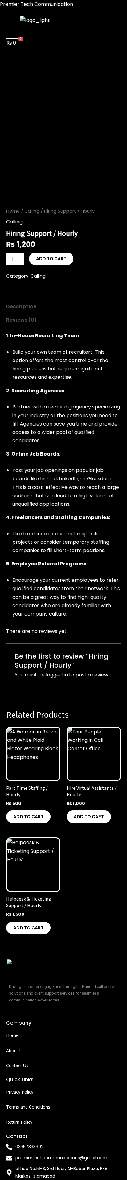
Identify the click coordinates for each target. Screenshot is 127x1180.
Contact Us (17, 1065)
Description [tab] (21, 306)
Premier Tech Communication (36, 4)
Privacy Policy (19, 1092)
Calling (31, 211)
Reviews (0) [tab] (21, 319)
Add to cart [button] (28, 817)
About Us (15, 1050)
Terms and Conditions (28, 1107)
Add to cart (51, 259)
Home (13, 211)
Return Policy (19, 1122)
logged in (57, 674)
